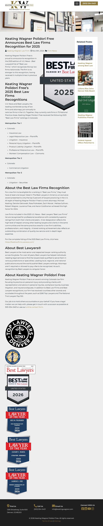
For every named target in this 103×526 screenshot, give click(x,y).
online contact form (34, 307)
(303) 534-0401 (89, 3)
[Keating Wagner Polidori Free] (19, 10)
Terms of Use (47, 521)
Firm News (52, 51)
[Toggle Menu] (77, 3)
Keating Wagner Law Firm (18, 51)
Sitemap (57, 521)
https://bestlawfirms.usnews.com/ (19, 242)
